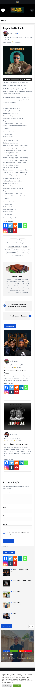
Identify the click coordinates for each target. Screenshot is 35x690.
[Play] (5, 79)
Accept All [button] (17, 686)
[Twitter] (10, 225)
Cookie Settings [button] (7, 686)
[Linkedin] (20, 225)
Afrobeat (14, 239)
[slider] (28, 79)
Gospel (6, 438)
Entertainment (7, 37)
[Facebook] (5, 225)
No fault (8, 249)
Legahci (15, 37)
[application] (17, 79)
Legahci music (25, 243)
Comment (6, 492)
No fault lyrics (18, 249)
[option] (17, 646)
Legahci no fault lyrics (14, 246)
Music (21, 37)
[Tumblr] (10, 230)
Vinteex (28, 249)
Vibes (9, 40)
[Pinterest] (15, 230)
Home (5, 20)
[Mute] (24, 79)
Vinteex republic (12, 252)
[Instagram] (5, 230)
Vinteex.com (18, 255)
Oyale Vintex (12, 33)
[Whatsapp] (25, 225)
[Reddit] (15, 225)
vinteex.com (15, 40)
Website (5, 524)
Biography (6, 651)
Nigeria (26, 37)
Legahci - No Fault (12, 243)
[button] (29, 626)
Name (5, 507)
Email (5, 516)
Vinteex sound (24, 252)
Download (6, 105)
